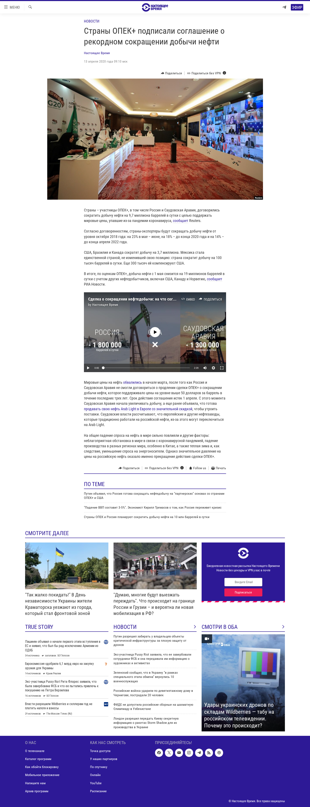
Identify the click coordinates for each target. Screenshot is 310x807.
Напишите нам (35, 783)
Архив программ (36, 791)
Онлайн (95, 775)
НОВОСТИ (125, 627)
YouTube (96, 783)
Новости (91, 21)
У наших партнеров (103, 759)
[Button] (171, 73)
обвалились (132, 382)
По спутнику (98, 767)
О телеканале (34, 751)
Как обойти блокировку (42, 767)
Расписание (98, 791)
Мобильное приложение (42, 775)
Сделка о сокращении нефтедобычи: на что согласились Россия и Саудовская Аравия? (165, 299)
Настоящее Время (97, 53)
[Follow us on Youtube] (179, 753)
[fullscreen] (222, 368)
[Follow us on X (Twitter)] (169, 753)
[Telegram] (284, 7)
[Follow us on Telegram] (199, 753)
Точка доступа (100, 751)
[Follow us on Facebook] (159, 753)
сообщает (180, 220)
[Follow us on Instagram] (189, 753)
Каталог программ (38, 759)
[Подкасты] (219, 753)
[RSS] (209, 753)
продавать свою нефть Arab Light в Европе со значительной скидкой (138, 409)
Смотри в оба (220, 627)
